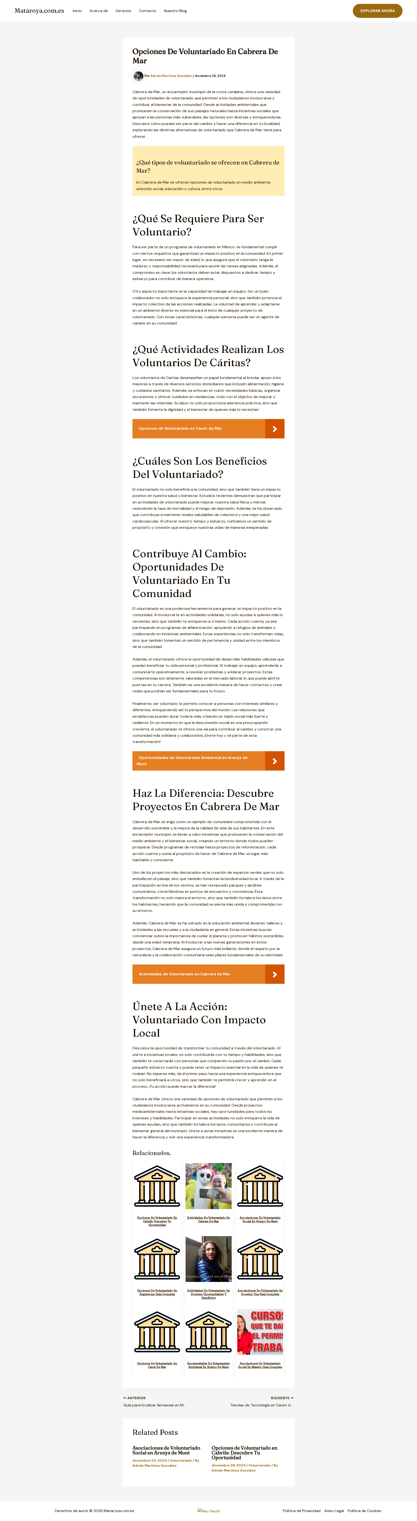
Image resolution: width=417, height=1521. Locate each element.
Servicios (123, 10)
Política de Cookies (364, 1510)
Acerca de (99, 10)
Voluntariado (181, 1460)
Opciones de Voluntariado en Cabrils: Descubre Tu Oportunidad (244, 1452)
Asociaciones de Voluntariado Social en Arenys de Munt (166, 1450)
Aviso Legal (334, 1510)
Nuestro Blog (175, 10)
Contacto (147, 10)
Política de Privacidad (301, 1510)
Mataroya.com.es (39, 10)
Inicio (77, 10)
